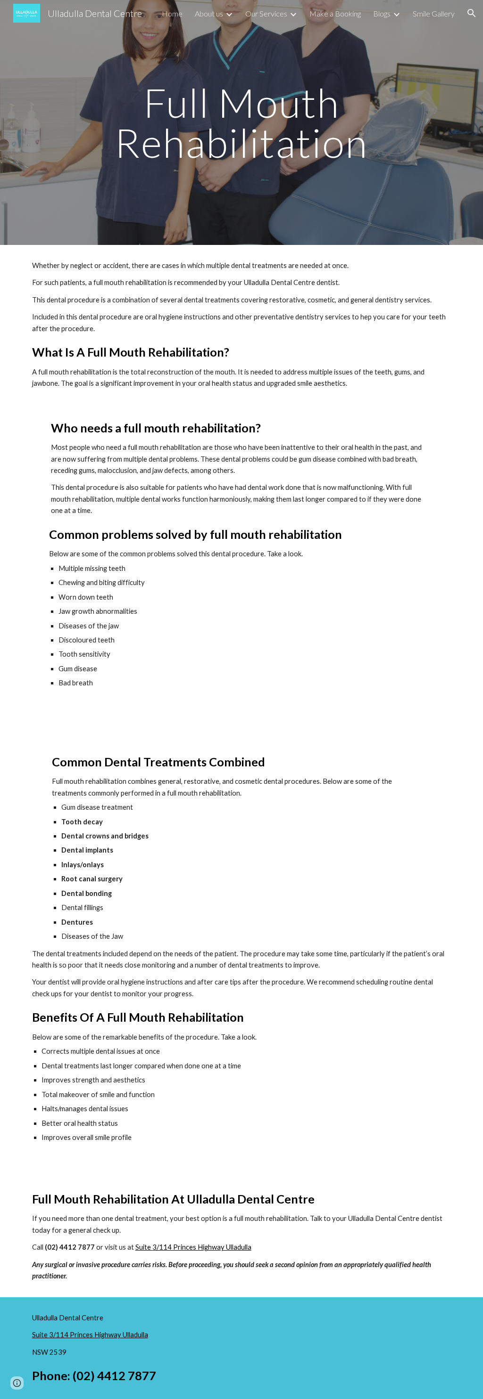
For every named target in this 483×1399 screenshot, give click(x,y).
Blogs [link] (382, 13)
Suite (143, 1247)
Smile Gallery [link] (434, 13)
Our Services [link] (266, 13)
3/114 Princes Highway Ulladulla (201, 1247)
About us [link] (209, 13)
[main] (241, 123)
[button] (471, 13)
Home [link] (172, 13)
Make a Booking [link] (335, 13)
